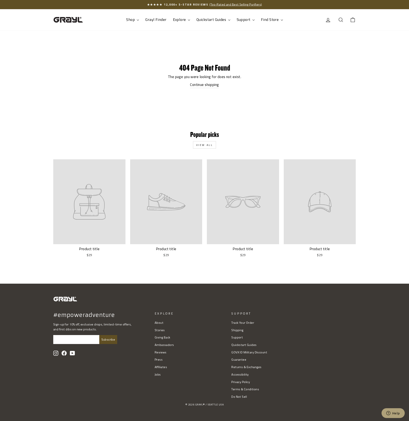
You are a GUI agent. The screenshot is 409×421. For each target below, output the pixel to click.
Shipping (237, 330)
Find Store (270, 19)
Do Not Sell (239, 396)
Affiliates (161, 367)
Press (159, 359)
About (159, 322)
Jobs (158, 374)
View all (204, 145)
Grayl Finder (155, 19)
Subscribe (108, 339)
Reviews (161, 352)
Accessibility (240, 374)
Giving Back (162, 337)
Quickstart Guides (211, 19)
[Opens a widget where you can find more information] (393, 413)
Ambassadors (164, 345)
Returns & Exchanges (246, 367)
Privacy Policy (240, 382)
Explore (180, 19)
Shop (131, 19)
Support (244, 19)
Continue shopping (204, 84)
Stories (160, 330)
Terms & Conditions (245, 389)
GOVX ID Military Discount (249, 352)
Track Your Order (242, 322)
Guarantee (238, 359)
